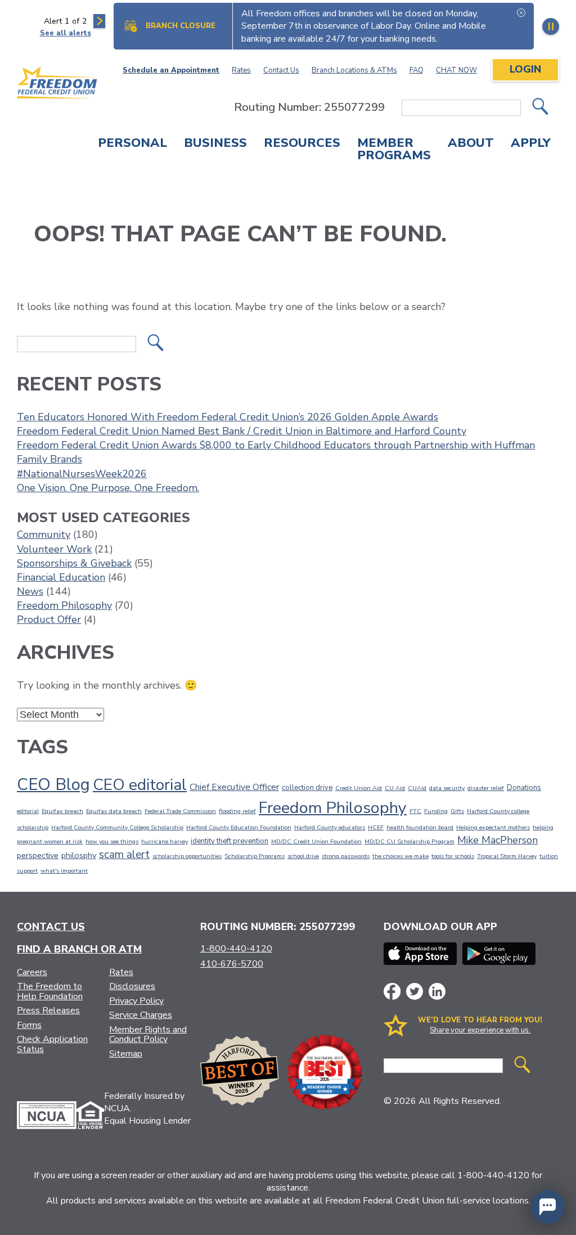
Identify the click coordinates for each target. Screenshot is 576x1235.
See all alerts (65, 33)
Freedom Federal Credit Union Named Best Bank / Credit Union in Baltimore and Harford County (241, 431)
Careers (32, 972)
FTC (415, 811)
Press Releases (48, 1010)
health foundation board (419, 827)
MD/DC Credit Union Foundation (316, 841)
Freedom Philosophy (64, 605)
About (471, 144)
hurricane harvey (164, 841)
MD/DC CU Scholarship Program (409, 841)
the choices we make (400, 856)
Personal (132, 144)
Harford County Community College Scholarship (117, 827)
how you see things (112, 841)
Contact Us (281, 70)
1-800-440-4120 (236, 948)
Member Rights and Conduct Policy (148, 1034)
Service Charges (140, 1015)
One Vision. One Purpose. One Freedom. (108, 488)
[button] (548, 1207)
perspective (37, 855)
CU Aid (395, 788)
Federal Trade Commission (180, 811)
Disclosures (132, 986)
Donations (524, 788)
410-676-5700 (231, 964)
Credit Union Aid (358, 788)
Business (215, 144)
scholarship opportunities (187, 856)
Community (43, 534)
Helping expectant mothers (493, 827)
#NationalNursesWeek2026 (82, 473)
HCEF (376, 827)
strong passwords (346, 856)
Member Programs (394, 150)
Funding (436, 811)
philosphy (78, 855)
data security (447, 788)
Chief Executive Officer (234, 787)
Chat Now (456, 70)
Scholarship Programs (254, 856)
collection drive (307, 788)
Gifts (457, 811)
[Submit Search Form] (540, 108)
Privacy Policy (136, 1001)
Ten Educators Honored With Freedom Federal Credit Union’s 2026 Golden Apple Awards (227, 417)
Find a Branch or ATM (79, 949)
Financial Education (61, 577)
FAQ (417, 70)
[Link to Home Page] (57, 84)
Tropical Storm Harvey (507, 856)
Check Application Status (52, 1044)
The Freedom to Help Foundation (50, 991)
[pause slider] (550, 26)
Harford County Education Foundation (238, 827)
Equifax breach (62, 811)
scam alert (124, 854)
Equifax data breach (114, 811)
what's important (64, 870)
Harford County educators (329, 827)
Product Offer (49, 619)
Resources (302, 144)
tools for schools (452, 856)
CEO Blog (53, 784)
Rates (241, 70)
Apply (531, 144)
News (30, 591)
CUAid (417, 788)
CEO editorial (140, 785)
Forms (29, 1025)
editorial (28, 811)
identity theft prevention (229, 841)
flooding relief (237, 811)
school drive (303, 856)
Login (525, 69)
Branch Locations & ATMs (354, 70)
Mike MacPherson (497, 840)
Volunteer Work (54, 549)
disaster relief (485, 788)
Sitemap (125, 1054)
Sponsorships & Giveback (74, 563)
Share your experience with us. (480, 1030)
